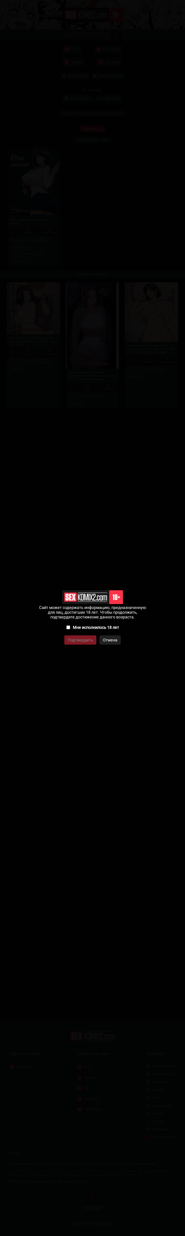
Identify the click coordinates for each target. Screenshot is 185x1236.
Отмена (110, 640)
